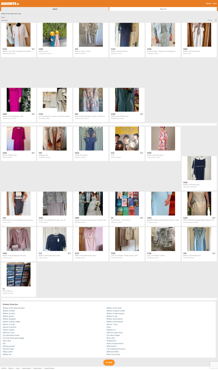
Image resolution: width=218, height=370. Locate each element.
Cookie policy (37, 368)
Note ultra (7, 341)
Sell (110, 362)
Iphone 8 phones (9, 327)
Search (55, 9)
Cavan (120, 53)
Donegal (10, 293)
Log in (18, 368)
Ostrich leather (9, 330)
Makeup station (113, 352)
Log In (215, 3)
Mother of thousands (115, 322)
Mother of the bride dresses (14, 308)
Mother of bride (9, 311)
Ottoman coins (8, 333)
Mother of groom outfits (116, 311)
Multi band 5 (111, 346)
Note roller (111, 338)
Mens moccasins (113, 354)
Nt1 (4, 343)
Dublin (14, 53)
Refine (210, 20)
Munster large (8, 349)
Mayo (83, 258)
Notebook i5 (111, 341)
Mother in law (112, 316)
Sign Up (208, 3)
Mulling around (9, 346)
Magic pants (8, 352)
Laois (155, 222)
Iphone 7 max (112, 324)
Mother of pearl (9, 313)
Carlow (158, 157)
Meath (156, 53)
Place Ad (163, 9)
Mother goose (8, 316)
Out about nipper (113, 335)
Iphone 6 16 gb (9, 324)
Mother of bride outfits (11, 322)
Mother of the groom (115, 319)
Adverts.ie (10, 3)
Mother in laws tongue (115, 313)
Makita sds (7, 354)
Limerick (13, 118)
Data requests (26, 368)
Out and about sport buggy (13, 338)
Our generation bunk (11, 335)
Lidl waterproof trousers (116, 349)
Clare (189, 53)
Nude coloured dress (115, 343)
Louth (10, 258)
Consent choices (49, 368)
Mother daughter (9, 319)
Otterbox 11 (111, 330)
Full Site (3, 368)
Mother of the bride (114, 308)
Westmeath (193, 187)
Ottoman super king (114, 333)
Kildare (49, 53)
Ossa (109, 327)
